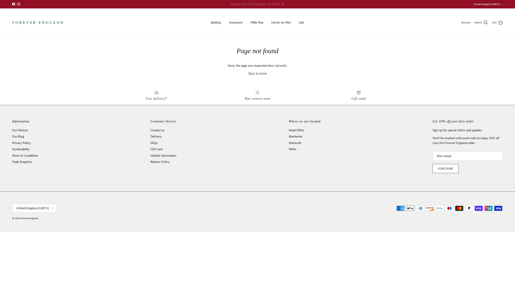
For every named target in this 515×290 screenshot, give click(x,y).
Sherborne (295, 136)
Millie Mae (257, 22)
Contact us (157, 130)
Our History (20, 130)
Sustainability (21, 149)
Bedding (216, 22)
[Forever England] (37, 22)
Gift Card (156, 149)
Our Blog (18, 136)
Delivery (156, 136)
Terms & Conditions (25, 155)
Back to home (257, 73)
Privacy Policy (21, 143)
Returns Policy (160, 162)
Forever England (29, 218)
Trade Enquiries (22, 162)
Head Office (296, 130)
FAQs (154, 143)
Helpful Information (163, 155)
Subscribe (445, 168)
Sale (301, 22)
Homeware (236, 22)
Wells (292, 149)
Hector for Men (281, 22)
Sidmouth (295, 143)
